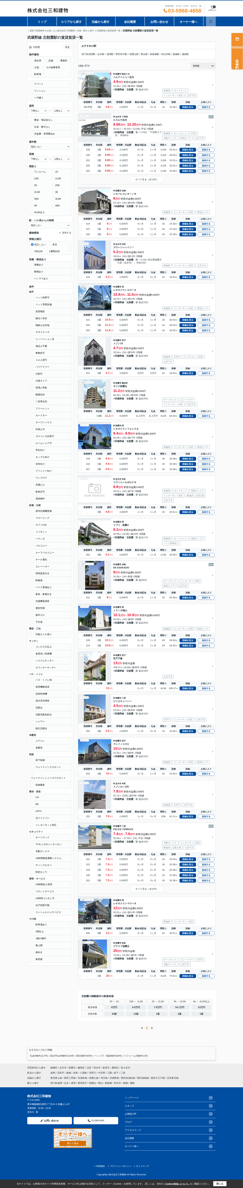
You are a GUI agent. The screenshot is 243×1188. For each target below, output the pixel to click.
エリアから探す (71, 21)
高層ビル (40, 484)
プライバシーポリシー (120, 1166)
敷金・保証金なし (43, 120)
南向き (39, 952)
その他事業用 (53, 67)
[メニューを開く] (211, 21)
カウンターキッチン (46, 667)
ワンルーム (40, 171)
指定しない (40, 244)
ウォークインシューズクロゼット (48, 778)
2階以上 (40, 931)
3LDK (58, 198)
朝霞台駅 (134, 54)
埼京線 (104, 1078)
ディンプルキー (44, 865)
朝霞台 (92, 1083)
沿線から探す (101, 21)
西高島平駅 (121, 54)
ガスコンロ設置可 (45, 436)
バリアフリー (42, 367)
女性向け (40, 464)
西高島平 (82, 1083)
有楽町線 (83, 1078)
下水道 (39, 622)
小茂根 (83, 1072)
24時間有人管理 (44, 884)
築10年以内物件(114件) (62, 1055)
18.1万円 (179, 1007)
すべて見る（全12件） (147, 179)
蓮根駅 (185, 54)
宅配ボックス (42, 851)
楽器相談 (40, 311)
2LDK (37, 192)
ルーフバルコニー (45, 552)
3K (56, 192)
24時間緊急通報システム (48, 858)
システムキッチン (45, 660)
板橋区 (53, 1067)
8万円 (114, 1007)
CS (37, 797)
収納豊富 (40, 785)
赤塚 (75, 1072)
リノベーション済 (45, 339)
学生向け (40, 450)
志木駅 (101, 54)
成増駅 (110, 54)
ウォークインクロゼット (48, 767)
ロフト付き (41, 525)
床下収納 (40, 760)
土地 (36, 67)
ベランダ (40, 538)
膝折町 (125, 383)
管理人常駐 (41, 387)
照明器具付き (42, 573)
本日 (54, 244)
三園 (109, 1072)
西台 (100, 1083)
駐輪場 (39, 580)
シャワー (40, 721)
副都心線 (94, 1078)
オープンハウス (44, 422)
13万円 (201, 1007)
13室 (136, 1014)
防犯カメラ (41, 872)
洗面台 (39, 707)
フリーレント (42, 408)
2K (35, 185)
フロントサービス (45, 891)
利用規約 (100, 1166)
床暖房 (39, 747)
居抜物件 (40, 498)
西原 (124, 943)
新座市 (106, 1067)
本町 (124, 244)
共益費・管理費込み (44, 133)
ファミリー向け (44, 471)
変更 (67, 47)
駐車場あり (41, 924)
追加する (206, 107)
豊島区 (115, 1067)
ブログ (128, 1122)
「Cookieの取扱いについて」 (176, 1184)
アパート (38, 84)
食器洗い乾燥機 (44, 653)
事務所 (63, 60)
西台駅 (144, 54)
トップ (42, 21)
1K (56, 171)
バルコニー (41, 545)
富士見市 (125, 1067)
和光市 (97, 1067)
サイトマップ (142, 1166)
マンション (40, 90)
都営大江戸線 (158, 1078)
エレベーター (42, 566)
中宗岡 (102, 1072)
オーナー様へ (189, 21)
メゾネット (41, 531)
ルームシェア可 (44, 443)
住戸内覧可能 (42, 905)
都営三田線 (70, 1078)
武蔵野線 (119, 89)
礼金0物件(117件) (39, 1055)
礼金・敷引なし (42, 126)
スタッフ (129, 1105)
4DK (57, 205)
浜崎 (124, 191)
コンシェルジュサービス (48, 912)
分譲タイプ (41, 380)
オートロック (42, 837)
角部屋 (39, 959)
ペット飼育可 (42, 297)
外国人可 (40, 429)
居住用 (37, 60)
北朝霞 (129, 89)
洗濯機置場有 (42, 601)
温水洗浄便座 (42, 700)
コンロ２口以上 (44, 646)
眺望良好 (40, 394)
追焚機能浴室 (42, 686)
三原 (124, 698)
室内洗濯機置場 (44, 511)
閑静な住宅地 (42, 325)
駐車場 (37, 74)
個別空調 (40, 608)
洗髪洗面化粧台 (44, 714)
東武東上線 (56, 1078)
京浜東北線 (173, 1078)
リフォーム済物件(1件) (136, 1055)
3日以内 (38, 251)
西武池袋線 (143, 1078)
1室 (158, 1014)
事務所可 (40, 353)
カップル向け (42, 457)
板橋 (69, 1072)
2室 (180, 1014)
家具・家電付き (44, 594)
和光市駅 (166, 54)
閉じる (219, 1183)
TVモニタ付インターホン (49, 844)
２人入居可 (41, 360)
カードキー (41, 415)
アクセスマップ (133, 1130)
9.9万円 (136, 1007)
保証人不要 (41, 346)
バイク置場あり (44, 587)
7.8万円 (158, 1007)
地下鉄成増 (56, 1083)
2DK (57, 185)
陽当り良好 (41, 318)
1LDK (58, 178)
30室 (114, 1014)
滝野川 (93, 1072)
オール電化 (41, 559)
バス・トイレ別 (44, 680)
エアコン (40, 740)
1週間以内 (54, 251)
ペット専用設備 (44, 304)
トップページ (132, 1097)
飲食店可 (40, 491)
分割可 (39, 373)
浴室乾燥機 (41, 693)
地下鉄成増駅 (88, 54)
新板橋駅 (154, 54)
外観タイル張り (44, 634)
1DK (36, 178)
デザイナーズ (42, 332)
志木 (66, 1083)
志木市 (118, 117)
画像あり (38, 264)
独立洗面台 (41, 728)
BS (37, 804)
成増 (53, 1072)
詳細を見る (187, 107)
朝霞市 (118, 74)
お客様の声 (130, 1114)
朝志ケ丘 (126, 74)
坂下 (116, 1072)
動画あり (38, 271)
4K (35, 205)
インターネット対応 (46, 825)
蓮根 (132, 1083)
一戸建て (38, 97)
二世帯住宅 (41, 401)
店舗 (50, 60)
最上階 (39, 945)
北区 (89, 1067)
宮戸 (124, 340)
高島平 (61, 1072)
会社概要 (130, 21)
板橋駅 (176, 54)
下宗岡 (125, 117)
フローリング (42, 518)
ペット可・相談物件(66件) (108, 1055)
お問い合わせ (159, 21)
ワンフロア (41, 477)
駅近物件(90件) (84, 1055)
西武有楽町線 (128, 1078)
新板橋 (108, 1083)
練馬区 (81, 1067)
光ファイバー (42, 818)
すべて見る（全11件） (147, 889)
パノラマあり (41, 278)
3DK (36, 198)
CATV (38, 811)
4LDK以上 (39, 212)
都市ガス (40, 615)
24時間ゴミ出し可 (45, 898)
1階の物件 (41, 938)
